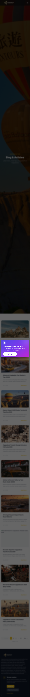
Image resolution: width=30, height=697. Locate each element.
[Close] (27, 342)
